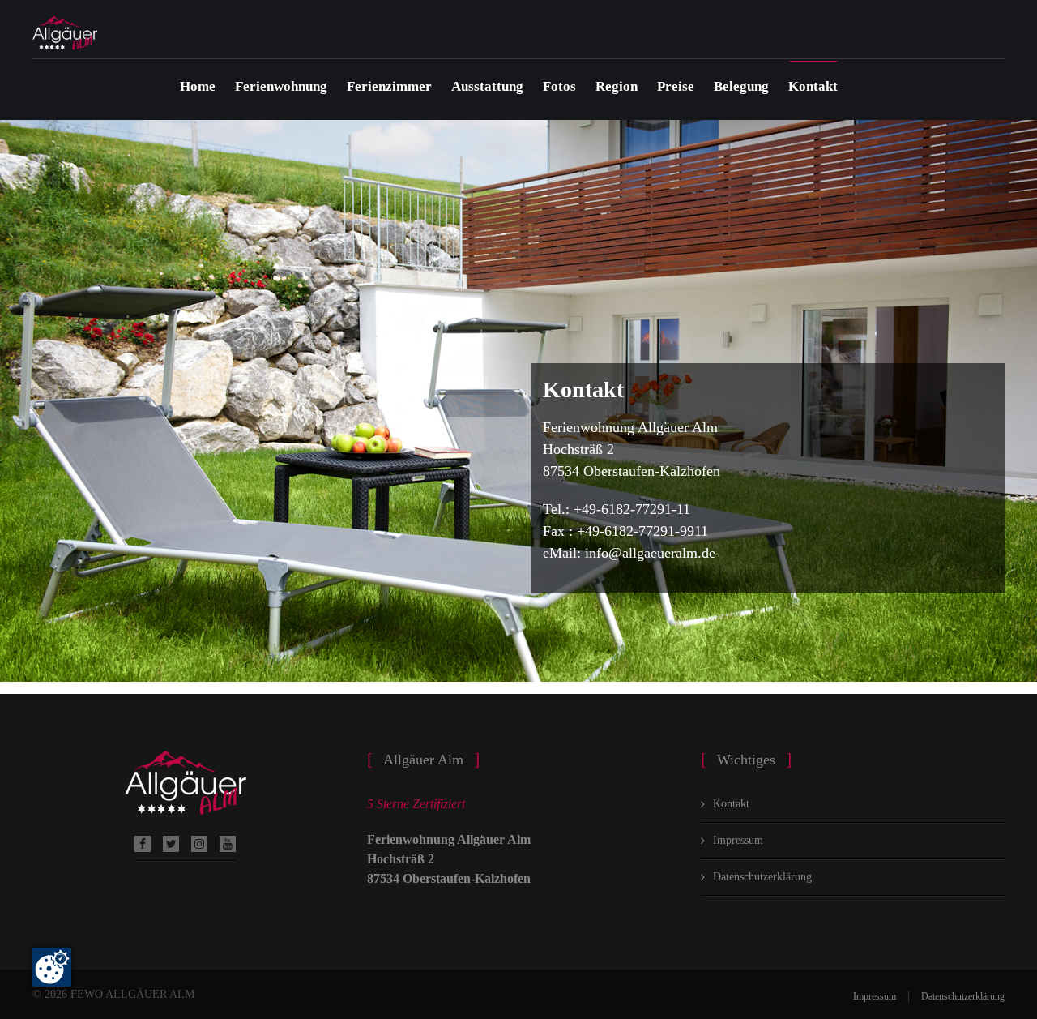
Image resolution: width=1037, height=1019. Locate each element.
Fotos (559, 86)
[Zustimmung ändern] (51, 967)
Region (616, 86)
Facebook (142, 844)
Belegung (741, 86)
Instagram (199, 844)
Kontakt (813, 86)
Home (198, 86)
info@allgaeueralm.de (650, 553)
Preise (675, 86)
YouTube (228, 844)
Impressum (738, 840)
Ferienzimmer (389, 86)
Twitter (171, 844)
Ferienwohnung (281, 86)
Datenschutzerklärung (762, 877)
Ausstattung (487, 86)
